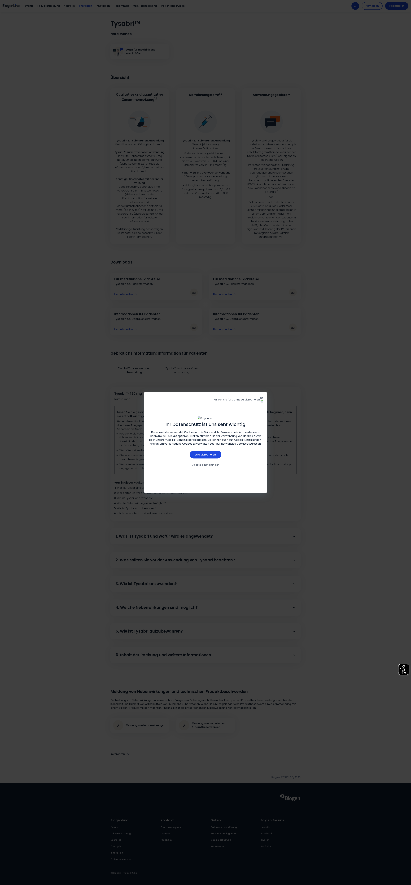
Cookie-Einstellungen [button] (205, 465)
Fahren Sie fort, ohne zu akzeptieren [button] (237, 399)
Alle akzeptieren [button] (205, 454)
